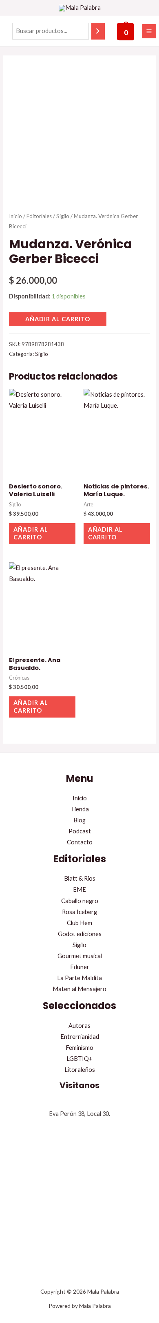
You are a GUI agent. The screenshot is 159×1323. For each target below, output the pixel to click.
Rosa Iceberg (79, 911)
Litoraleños (79, 1069)
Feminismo (79, 1047)
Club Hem (79, 922)
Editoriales (39, 216)
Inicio (15, 216)
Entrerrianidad (79, 1036)
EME (79, 889)
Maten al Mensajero (79, 988)
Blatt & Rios (79, 878)
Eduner (79, 966)
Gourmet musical (79, 955)
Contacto (80, 842)
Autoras (79, 1025)
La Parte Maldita (79, 977)
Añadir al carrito (57, 319)
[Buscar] (98, 31)
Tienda (80, 809)
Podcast (79, 831)
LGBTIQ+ (79, 1058)
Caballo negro (79, 900)
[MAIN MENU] (149, 31)
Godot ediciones (80, 933)
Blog (79, 820)
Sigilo (62, 216)
